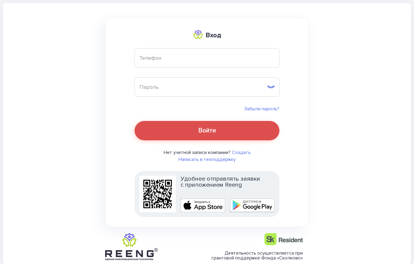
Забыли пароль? (261, 108)
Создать (241, 152)
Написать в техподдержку (207, 159)
